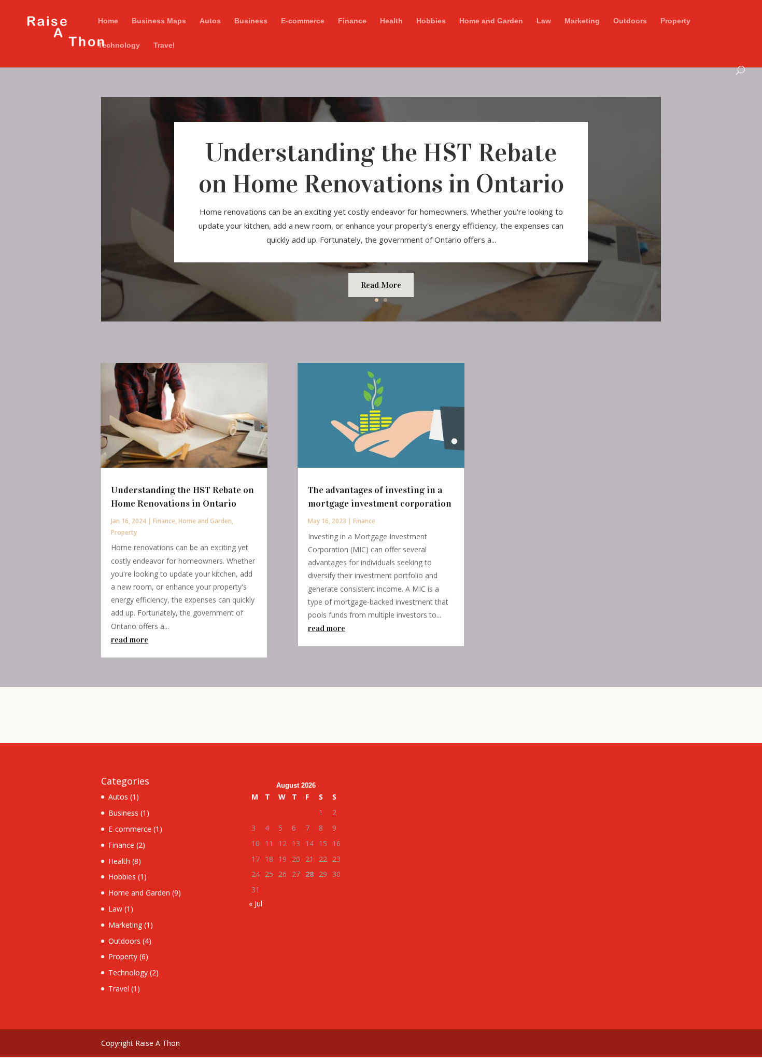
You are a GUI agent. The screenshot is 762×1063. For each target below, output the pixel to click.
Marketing (582, 21)
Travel (164, 45)
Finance (352, 21)
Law (544, 21)
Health (391, 21)
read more (129, 640)
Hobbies (431, 21)
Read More (381, 285)
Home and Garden (491, 21)
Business (250, 21)
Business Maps (159, 21)
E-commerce (302, 21)
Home (108, 21)
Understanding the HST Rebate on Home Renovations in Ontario (381, 168)
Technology (119, 45)
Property (675, 21)
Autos (210, 21)
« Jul (255, 903)
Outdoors (630, 21)
